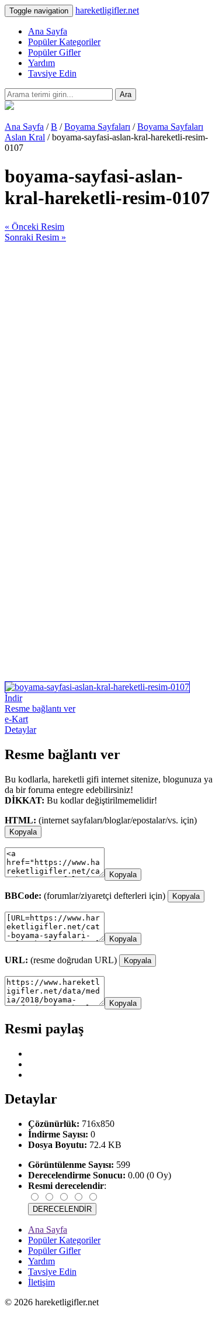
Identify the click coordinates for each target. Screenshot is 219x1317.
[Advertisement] (109, 352)
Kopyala (23, 832)
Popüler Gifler (54, 52)
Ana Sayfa (47, 31)
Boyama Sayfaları (97, 127)
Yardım (41, 63)
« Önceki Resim (34, 227)
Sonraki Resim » (35, 237)
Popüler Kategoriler (64, 42)
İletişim (41, 1282)
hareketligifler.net (107, 10)
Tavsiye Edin (52, 73)
